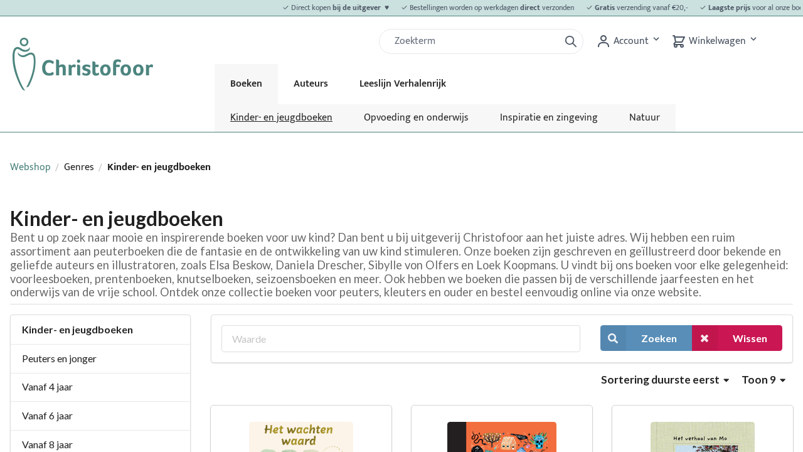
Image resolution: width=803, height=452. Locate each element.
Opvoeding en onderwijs (416, 117)
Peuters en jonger (59, 358)
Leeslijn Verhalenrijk (402, 83)
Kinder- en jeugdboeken (281, 117)
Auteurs (311, 83)
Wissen (750, 338)
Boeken (246, 83)
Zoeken (659, 338)
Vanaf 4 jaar (47, 386)
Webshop (30, 167)
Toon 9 (760, 379)
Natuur (644, 117)
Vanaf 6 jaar (47, 415)
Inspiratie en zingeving (549, 117)
